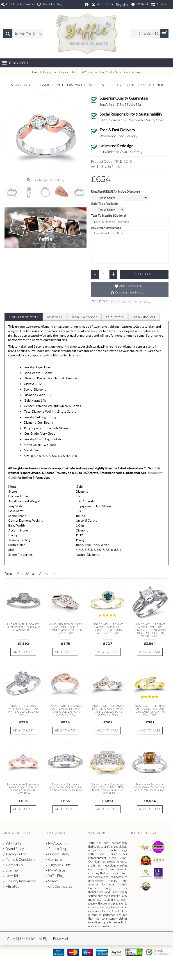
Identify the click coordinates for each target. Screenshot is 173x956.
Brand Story (15, 849)
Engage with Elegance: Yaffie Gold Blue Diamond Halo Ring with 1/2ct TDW (107, 629)
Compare (55, 859)
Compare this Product (131, 292)
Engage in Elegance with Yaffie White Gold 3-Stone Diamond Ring (65, 787)
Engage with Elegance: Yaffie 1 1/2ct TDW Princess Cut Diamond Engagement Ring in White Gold (150, 630)
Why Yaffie (14, 843)
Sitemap (12, 870)
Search (53, 881)
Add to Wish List (131, 286)
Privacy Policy (16, 854)
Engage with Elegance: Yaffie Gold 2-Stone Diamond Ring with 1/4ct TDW (150, 710)
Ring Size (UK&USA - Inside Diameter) (115, 191)
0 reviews (118, 302)
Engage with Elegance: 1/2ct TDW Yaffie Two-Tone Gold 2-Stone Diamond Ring (65, 710)
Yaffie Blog (56, 876)
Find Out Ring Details (23, 317)
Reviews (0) (55, 317)
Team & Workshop (84, 317)
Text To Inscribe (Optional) (109, 215)
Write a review (139, 302)
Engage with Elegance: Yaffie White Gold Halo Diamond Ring (23, 627)
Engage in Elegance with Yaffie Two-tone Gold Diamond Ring (149, 787)
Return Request (60, 849)
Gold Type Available (104, 203)
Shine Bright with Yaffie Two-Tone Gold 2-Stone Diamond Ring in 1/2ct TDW (65, 629)
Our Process (115, 317)
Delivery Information (21, 881)
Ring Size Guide (59, 865)
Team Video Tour (144, 317)
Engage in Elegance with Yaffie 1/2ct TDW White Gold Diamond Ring (23, 710)
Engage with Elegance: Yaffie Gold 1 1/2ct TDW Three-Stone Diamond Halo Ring (107, 789)
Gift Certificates (60, 886)
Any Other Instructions (106, 228)
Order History (58, 854)
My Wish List (57, 870)
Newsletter (14, 876)
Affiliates (12, 886)
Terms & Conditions (20, 859)
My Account (57, 843)
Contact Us (14, 865)
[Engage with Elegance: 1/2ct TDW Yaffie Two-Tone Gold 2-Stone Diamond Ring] (45, 135)
